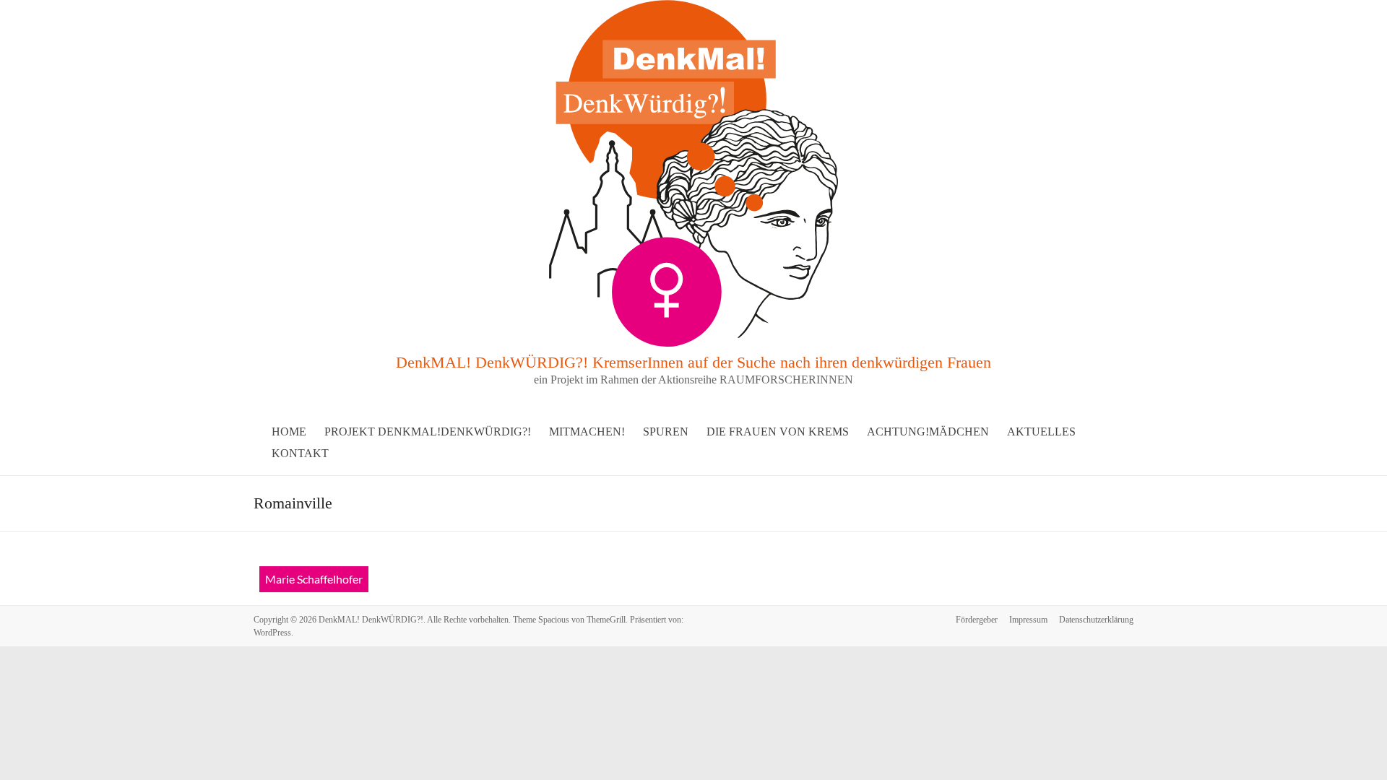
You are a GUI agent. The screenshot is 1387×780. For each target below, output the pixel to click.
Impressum (1028, 620)
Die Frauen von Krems (778, 431)
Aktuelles (1041, 431)
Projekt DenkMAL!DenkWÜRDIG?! (427, 431)
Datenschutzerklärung (1096, 620)
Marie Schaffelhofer (314, 579)
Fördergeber (977, 620)
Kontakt (300, 453)
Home (289, 431)
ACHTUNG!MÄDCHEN (928, 431)
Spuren (665, 431)
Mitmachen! (587, 431)
